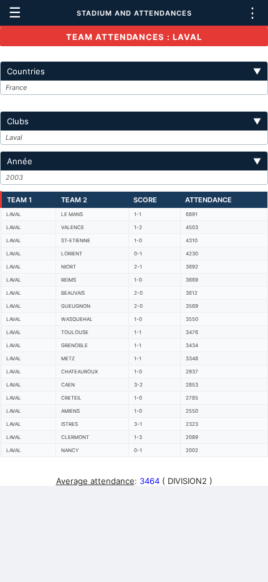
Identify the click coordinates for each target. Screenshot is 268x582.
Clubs (134, 121)
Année (134, 161)
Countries (134, 71)
